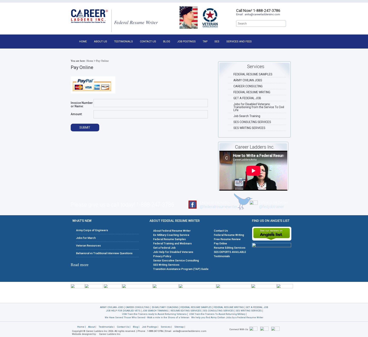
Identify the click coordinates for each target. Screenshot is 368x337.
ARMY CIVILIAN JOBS (247, 80)
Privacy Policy (162, 256)
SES (216, 41)
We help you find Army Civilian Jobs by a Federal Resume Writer (227, 317)
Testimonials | (106, 327)
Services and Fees (239, 41)
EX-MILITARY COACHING (165, 307)
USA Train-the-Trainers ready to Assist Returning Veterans (154, 314)
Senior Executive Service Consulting (176, 260)
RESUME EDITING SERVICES (186, 310)
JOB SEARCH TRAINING (155, 310)
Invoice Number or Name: (82, 104)
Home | (81, 327)
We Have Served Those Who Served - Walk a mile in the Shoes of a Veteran (147, 317)
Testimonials (123, 41)
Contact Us (148, 41)
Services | (166, 327)
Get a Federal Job (164, 247)
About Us (100, 41)
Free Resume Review (227, 239)
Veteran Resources (88, 245)
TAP (205, 41)
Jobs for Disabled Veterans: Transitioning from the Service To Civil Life (258, 107)
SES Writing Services (166, 264)
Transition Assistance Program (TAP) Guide (180, 269)
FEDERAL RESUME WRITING (251, 92)
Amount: (76, 114)
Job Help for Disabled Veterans (173, 252)
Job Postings (186, 41)
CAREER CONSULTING (248, 86)
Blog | (136, 327)
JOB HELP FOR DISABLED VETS (123, 310)
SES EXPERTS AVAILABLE (230, 252)
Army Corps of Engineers (92, 230)
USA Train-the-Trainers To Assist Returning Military (217, 314)
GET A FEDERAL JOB (247, 98)
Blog (166, 41)
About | (92, 327)
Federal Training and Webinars (172, 243)
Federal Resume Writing (229, 235)
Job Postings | (150, 327)
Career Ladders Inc (110, 334)
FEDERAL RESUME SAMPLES (252, 74)
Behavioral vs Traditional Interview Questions (104, 253)
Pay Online (102, 60)
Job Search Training (246, 116)
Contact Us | (123, 327)
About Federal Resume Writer (172, 230)
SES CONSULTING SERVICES (252, 122)
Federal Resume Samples (169, 239)
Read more (79, 264)
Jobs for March (86, 237)
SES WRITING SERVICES (249, 128)
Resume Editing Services (229, 247)
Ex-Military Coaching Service (171, 235)
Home (83, 41)
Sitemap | (179, 327)
